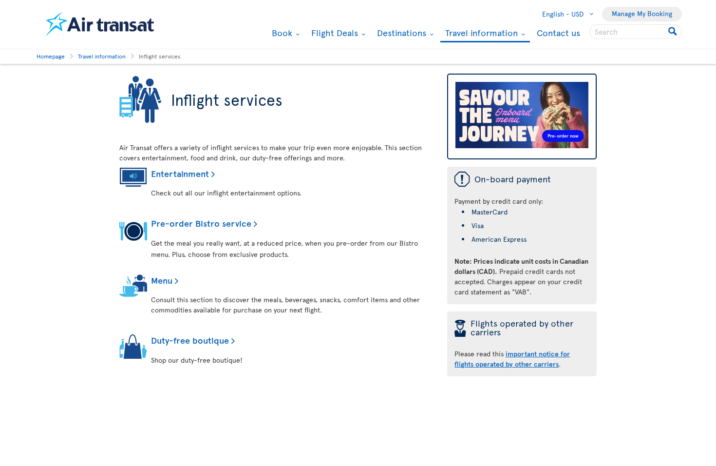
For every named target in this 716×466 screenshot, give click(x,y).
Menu (161, 280)
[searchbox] (635, 31)
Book (281, 32)
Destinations (400, 32)
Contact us (558, 32)
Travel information (480, 33)
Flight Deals (333, 32)
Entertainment (180, 173)
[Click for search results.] (673, 31)
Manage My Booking (642, 13)
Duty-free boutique (190, 340)
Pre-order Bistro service (201, 223)
